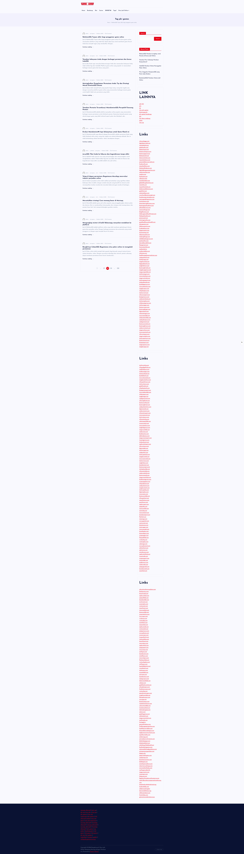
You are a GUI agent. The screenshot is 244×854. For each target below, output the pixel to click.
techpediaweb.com (144, 282)
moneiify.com (143, 184)
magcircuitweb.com (144, 278)
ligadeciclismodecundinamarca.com (149, 778)
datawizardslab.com (144, 680)
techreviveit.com (143, 292)
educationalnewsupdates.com (147, 589)
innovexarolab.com (144, 315)
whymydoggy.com (144, 141)
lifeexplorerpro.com (144, 697)
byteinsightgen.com (144, 309)
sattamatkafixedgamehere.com (148, 749)
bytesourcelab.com (144, 496)
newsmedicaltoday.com (145, 768)
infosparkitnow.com (144, 382)
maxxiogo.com (143, 519)
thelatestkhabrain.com (145, 168)
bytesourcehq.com (144, 402)
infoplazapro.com (144, 290)
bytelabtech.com (144, 375)
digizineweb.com (144, 409)
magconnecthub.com (145, 477)
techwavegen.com (144, 305)
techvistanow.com (144, 417)
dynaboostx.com (143, 653)
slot (97, 55)
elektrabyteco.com (144, 436)
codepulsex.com (143, 452)
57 (104, 268)
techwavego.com (144, 450)
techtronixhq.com (144, 365)
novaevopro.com (144, 635)
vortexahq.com (143, 620)
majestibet (84, 837)
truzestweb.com (143, 556)
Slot (96, 10)
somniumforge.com (144, 209)
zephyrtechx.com (144, 645)
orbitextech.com (143, 716)
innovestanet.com (144, 512)
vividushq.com (143, 539)
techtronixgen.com (144, 274)
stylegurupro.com (144, 678)
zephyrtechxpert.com (145, 444)
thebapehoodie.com (144, 216)
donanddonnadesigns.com (146, 730)
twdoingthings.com (144, 236)
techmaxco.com (143, 670)
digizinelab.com (143, 448)
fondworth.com (143, 164)
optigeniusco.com (144, 631)
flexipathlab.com (144, 537)
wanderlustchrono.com (145, 703)
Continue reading (87, 47)
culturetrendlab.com (145, 705)
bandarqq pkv (89, 831)
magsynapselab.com (145, 272)
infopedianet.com (144, 483)
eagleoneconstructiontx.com (147, 732)
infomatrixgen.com (144, 313)
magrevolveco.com (144, 330)
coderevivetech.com (144, 328)
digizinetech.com (144, 311)
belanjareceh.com (144, 155)
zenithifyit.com (143, 622)
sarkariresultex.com (144, 172)
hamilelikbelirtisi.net (145, 666)
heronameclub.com (144, 247)
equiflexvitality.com (144, 734)
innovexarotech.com (144, 332)
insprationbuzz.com (144, 160)
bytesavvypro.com (144, 307)
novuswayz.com (143, 649)
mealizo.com (142, 174)
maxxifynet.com (143, 608)
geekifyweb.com (143, 386)
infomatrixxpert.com (145, 413)
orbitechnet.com (143, 548)
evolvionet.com (143, 602)
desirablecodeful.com (145, 243)
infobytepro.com (144, 394)
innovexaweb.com (144, 529)
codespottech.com (144, 257)
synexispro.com (143, 774)
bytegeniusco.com (144, 297)
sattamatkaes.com (144, 193)
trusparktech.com (144, 637)
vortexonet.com (143, 606)
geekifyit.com (143, 191)
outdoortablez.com (144, 251)
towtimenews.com (144, 201)
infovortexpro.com (144, 334)
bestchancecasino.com (145, 759)
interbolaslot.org (144, 145)
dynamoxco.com (143, 525)
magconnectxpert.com (145, 438)
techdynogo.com (144, 259)
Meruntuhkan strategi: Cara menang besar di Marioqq (103, 200)
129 (118, 268)
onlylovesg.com (143, 736)
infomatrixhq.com (144, 419)
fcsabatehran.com (144, 228)
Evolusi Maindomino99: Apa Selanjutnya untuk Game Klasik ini (106, 132)
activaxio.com (143, 674)
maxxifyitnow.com (144, 500)
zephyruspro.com (144, 504)
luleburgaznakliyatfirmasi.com (147, 214)
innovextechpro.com (144, 276)
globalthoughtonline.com (146, 182)
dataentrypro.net (144, 149)
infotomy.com (143, 253)
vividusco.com (143, 618)
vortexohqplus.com (144, 662)
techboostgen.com (144, 371)
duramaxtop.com (144, 232)
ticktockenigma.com (144, 709)
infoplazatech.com (144, 388)
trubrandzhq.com (144, 639)
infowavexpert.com (144, 294)
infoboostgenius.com (145, 303)
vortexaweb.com (143, 629)
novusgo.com (143, 699)
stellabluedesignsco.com (146, 238)
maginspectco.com (144, 344)
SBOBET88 (108, 10)
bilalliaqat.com (143, 761)
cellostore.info (143, 178)
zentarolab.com (143, 560)
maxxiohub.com (143, 624)
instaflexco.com (143, 656)
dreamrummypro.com (145, 151)
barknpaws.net (143, 176)
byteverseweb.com (144, 475)
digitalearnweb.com (144, 143)
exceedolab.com (143, 672)
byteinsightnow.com (144, 326)
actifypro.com (143, 651)
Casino (101, 10)
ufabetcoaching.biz (144, 788)
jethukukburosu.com (145, 207)
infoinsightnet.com (144, 400)
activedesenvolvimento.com (147, 739)
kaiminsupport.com (144, 153)
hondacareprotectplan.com (146, 197)
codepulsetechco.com (145, 407)
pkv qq (94, 810)
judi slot (141, 104)
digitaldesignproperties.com (147, 170)
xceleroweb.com (143, 564)
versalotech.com (143, 668)
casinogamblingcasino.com (146, 199)
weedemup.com (143, 757)
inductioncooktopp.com (145, 766)
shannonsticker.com (144, 157)
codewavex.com (143, 431)
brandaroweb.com (144, 568)
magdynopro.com (144, 288)
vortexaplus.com (143, 541)
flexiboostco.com (144, 591)
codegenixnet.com (144, 321)
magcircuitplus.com (144, 336)
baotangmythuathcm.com (146, 205)
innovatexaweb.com (144, 377)
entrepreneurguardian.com (146, 751)
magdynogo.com (144, 346)
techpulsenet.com (144, 442)
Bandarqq (90, 10)
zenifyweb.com (143, 720)
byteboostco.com (144, 433)
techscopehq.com (144, 489)
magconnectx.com (144, 772)
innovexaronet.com (144, 415)
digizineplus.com (144, 492)
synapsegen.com (143, 535)
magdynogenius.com (145, 270)
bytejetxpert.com (144, 342)
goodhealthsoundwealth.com (147, 222)
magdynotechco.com (145, 379)
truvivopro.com (143, 616)
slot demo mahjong (144, 118)
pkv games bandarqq (145, 114)
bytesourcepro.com (144, 467)
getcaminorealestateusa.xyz (147, 797)
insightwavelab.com (144, 695)
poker (141, 120)
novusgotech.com (144, 521)
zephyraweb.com (144, 626)
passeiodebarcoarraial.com (146, 162)
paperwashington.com (145, 755)
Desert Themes (94, 851)
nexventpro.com (143, 643)
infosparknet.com (144, 498)
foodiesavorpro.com (144, 689)
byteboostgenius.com (145, 479)
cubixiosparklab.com (145, 421)
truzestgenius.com (144, 440)
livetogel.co (142, 722)
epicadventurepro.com (145, 693)
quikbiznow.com (143, 562)
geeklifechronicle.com (145, 685)
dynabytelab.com (144, 599)
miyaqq (90, 837)
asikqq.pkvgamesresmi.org (88, 839)
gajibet (95, 837)
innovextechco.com (144, 425)
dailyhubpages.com (144, 741)
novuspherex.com (144, 633)
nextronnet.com (143, 523)
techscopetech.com (144, 454)
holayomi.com (143, 776)
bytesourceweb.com (144, 324)
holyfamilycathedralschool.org (147, 784)
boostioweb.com (143, 593)
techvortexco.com (144, 384)
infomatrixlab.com (144, 471)
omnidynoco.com (144, 552)
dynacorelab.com (144, 612)
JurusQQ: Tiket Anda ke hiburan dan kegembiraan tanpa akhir (106, 154)
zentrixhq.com (143, 510)
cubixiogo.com (143, 543)
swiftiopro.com (143, 664)
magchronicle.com (144, 261)
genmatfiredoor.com (145, 724)
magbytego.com (143, 396)
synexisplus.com (143, 604)
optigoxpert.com (143, 647)
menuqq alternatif (86, 810)
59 (111, 268)
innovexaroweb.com (144, 458)
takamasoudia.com (144, 234)
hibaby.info (142, 753)
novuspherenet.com (144, 546)
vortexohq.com (143, 691)
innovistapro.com (144, 658)
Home (83, 10)
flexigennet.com (143, 245)
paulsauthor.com (144, 240)
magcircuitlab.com (144, 429)
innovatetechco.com (144, 286)
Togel (114, 10)
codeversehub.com (144, 473)
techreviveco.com (144, 460)
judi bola (92, 150)
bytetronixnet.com (144, 340)
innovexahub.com (144, 610)
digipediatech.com (144, 263)
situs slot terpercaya (90, 820)
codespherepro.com (144, 319)
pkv (140, 106)
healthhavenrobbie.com (145, 728)
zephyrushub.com (144, 595)
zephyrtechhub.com (144, 554)
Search (143, 33)
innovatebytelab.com (145, 392)
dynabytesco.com (144, 676)
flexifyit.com (142, 517)
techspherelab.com (144, 469)
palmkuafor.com (143, 147)
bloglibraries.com (144, 211)
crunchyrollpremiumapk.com (147, 195)
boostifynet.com (143, 641)
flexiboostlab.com (144, 660)
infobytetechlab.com (145, 317)
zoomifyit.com (143, 570)
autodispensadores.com (145, 763)
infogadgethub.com (144, 367)
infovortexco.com (144, 446)
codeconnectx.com (144, 411)
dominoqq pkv (143, 112)
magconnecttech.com (145, 718)
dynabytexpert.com (144, 514)
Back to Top (159, 849)
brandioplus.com (144, 531)
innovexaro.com (143, 494)
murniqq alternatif (86, 822)
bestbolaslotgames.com (145, 747)
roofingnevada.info (144, 770)
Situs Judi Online (123, 10)
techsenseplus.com (144, 301)
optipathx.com (143, 506)
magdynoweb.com (144, 456)
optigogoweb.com (144, 566)
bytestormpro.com (144, 701)
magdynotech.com (144, 487)
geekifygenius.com (144, 714)
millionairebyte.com (144, 793)
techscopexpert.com (144, 280)
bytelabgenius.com (144, 284)
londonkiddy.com (144, 786)
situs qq (141, 122)
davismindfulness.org (145, 790)
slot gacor (88, 833)
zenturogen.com (143, 527)
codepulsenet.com (144, 485)
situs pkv (88, 812)
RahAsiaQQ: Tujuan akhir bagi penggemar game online (124, 22)
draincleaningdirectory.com (147, 203)
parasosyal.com (143, 218)
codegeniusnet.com (144, 398)
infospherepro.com (144, 687)
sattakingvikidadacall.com (146, 745)
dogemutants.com (144, 230)
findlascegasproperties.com (147, 726)
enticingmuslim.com (144, 220)
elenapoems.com (144, 224)
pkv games (92, 33)
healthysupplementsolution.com (148, 255)
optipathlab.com (144, 597)
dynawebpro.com (144, 533)
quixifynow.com (143, 502)
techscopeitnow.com (144, 338)
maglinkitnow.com (144, 265)
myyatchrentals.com (144, 187)
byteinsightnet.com (144, 404)
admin (87, 33)
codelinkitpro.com (144, 369)
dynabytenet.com (144, 465)
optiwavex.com (143, 550)
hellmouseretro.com (144, 226)
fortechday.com (143, 795)
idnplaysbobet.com (144, 743)
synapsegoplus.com (144, 481)
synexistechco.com (144, 614)
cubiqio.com (142, 683)
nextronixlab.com (144, 508)
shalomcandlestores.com (146, 189)
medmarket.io (143, 249)
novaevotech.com (144, 423)
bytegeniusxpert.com (145, 390)
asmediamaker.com (144, 180)
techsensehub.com (144, 373)
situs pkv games (143, 110)
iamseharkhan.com (144, 166)
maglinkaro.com (143, 463)
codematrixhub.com (144, 299)
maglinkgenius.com (144, 427)
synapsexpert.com (144, 558)
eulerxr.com (142, 712)
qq (140, 108)
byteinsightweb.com (144, 267)
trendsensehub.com (144, 707)
